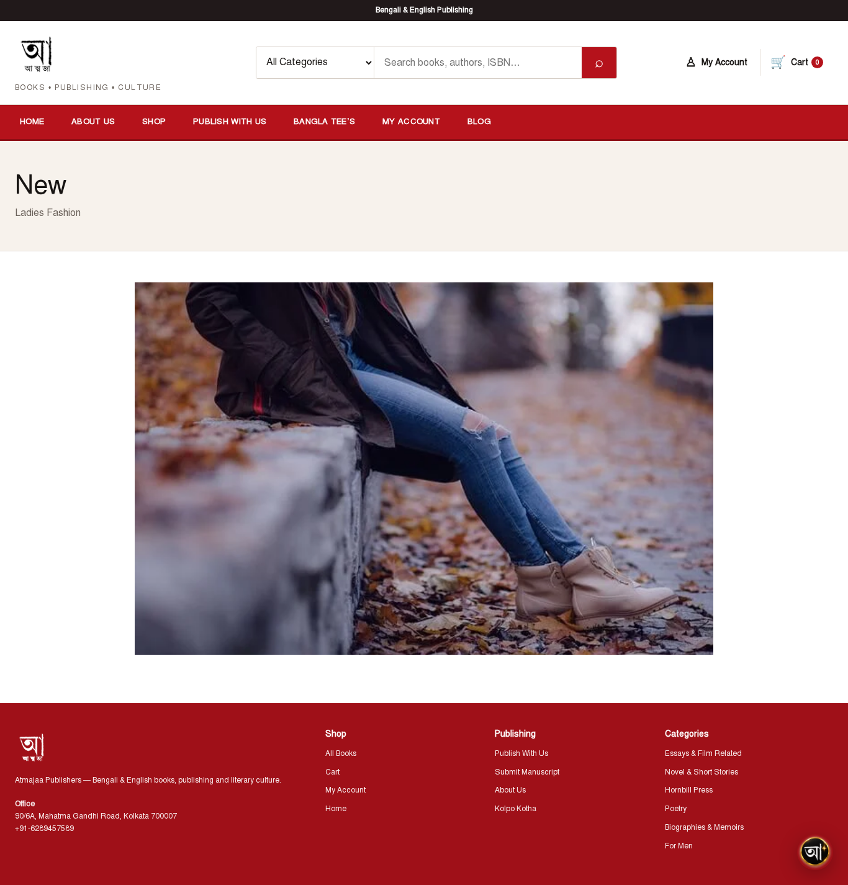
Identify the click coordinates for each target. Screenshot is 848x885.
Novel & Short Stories (701, 772)
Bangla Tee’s (324, 122)
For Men (679, 846)
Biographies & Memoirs (704, 827)
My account (411, 122)
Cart (332, 772)
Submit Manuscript (527, 772)
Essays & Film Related (703, 753)
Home (32, 122)
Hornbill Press (689, 790)
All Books (340, 753)
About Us (93, 122)
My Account (345, 790)
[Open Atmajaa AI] (815, 852)
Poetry (676, 808)
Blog (479, 122)
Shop (154, 122)
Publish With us (229, 122)
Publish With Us (521, 753)
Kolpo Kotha (515, 808)
